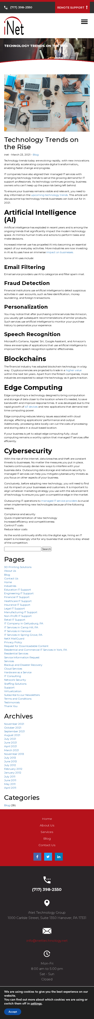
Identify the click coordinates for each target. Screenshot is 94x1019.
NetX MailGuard (14, 638)
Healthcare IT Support (18, 601)
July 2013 (10, 757)
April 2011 (10, 787)
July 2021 (10, 738)
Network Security (15, 679)
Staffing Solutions (15, 683)
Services (9, 661)
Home (8, 582)
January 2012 (12, 772)
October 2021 (12, 727)
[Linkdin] (59, 857)
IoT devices (31, 406)
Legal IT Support (14, 608)
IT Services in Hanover (17, 631)
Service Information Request (22, 657)
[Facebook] (37, 857)
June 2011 (10, 780)
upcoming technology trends (49, 195)
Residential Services (16, 653)
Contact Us (11, 578)
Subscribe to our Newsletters (22, 695)
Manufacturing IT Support (20, 612)
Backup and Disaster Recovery (23, 664)
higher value (74, 370)
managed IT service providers (59, 500)
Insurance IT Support (17, 604)
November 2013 (14, 754)
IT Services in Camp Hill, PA (21, 627)
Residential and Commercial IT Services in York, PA (35, 649)
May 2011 (10, 784)
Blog (36, 154)
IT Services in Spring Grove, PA (23, 634)
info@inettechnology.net (47, 940)
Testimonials (12, 702)
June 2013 (10, 761)
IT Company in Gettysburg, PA (23, 623)
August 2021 (12, 735)
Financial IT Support (17, 597)
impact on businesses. (60, 252)
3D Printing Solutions (17, 567)
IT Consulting (12, 676)
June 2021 (10, 742)
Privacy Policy (13, 642)
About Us (10, 570)
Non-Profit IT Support (18, 616)
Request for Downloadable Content (26, 646)
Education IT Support (17, 589)
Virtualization (12, 691)
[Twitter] (48, 857)
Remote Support (71, 7)
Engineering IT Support (19, 593)
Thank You (10, 706)
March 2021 (11, 750)
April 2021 (10, 746)
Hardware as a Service (17, 672)
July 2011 (9, 776)
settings (36, 1004)
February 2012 (13, 768)
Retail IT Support (14, 619)
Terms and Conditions (17, 698)
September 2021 (14, 731)
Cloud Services (13, 668)
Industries (10, 585)
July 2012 (10, 765)
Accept (13, 1012)
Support (9, 687)
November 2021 (14, 723)
